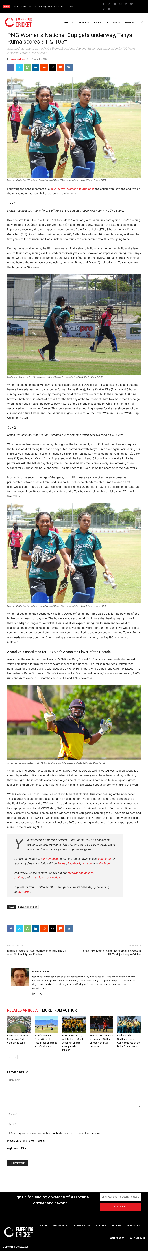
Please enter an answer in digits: (26, 1140)
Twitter (62, 863)
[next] (94, 6)
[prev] (88, 6)
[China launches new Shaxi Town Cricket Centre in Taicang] (19, 1024)
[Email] (52, 67)
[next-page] (15, 1057)
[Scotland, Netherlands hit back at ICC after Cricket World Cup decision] (101, 1024)
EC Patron (24, 891)
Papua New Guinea (27, 906)
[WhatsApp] (27, 67)
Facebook (74, 863)
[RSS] (126, 3)
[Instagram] (109, 3)
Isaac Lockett (17, 59)
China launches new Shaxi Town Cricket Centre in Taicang (17, 1039)
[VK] (69, 67)
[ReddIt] (44, 67)
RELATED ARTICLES (22, 1010)
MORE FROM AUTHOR (59, 1010)
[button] (142, 23)
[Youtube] (109, 9)
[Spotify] (131, 3)
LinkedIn (87, 863)
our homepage (50, 858)
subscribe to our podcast (46, 877)
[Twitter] (103, 9)
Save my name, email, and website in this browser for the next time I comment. (57, 1133)
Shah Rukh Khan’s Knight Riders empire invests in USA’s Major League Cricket (112, 952)
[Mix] (60, 67)
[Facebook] (103, 3)
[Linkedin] (114, 3)
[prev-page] (9, 1057)
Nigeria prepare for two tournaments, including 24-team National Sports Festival (37, 952)
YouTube (104, 863)
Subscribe (120, 1206)
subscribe (104, 858)
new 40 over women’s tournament (72, 189)
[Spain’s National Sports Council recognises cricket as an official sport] (46, 1024)
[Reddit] (120, 3)
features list (75, 873)
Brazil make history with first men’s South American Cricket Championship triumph (73, 1042)
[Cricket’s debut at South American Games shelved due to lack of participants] (129, 1024)
